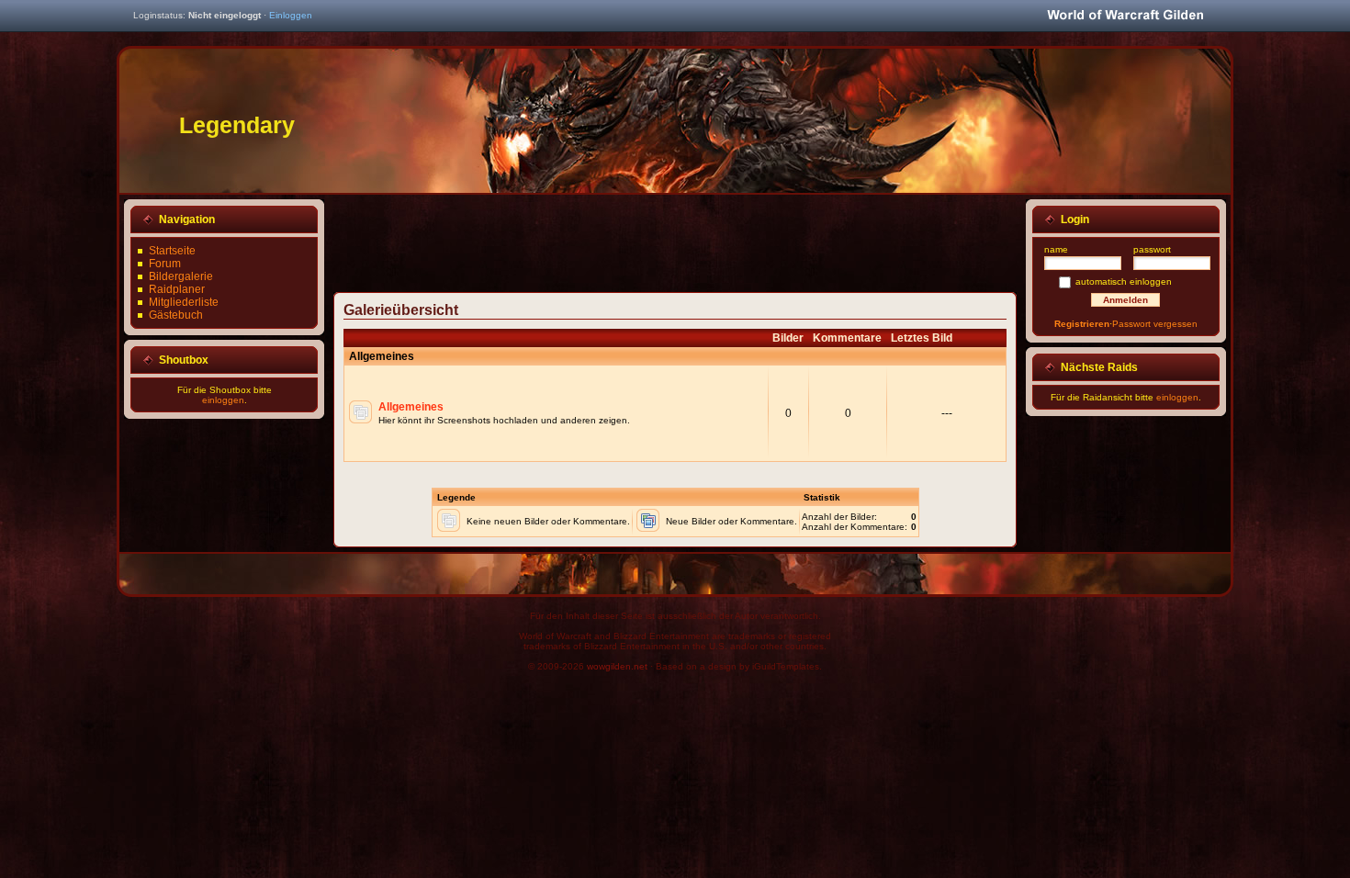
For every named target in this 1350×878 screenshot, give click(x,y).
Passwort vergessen (1155, 324)
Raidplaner (177, 289)
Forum (165, 263)
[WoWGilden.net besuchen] (1125, 16)
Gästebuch (176, 315)
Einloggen (290, 15)
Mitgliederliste (184, 302)
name (1056, 249)
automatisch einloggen (1123, 281)
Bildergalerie (181, 276)
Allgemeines (411, 406)
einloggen (223, 400)
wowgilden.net (617, 666)
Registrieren (1081, 324)
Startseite (172, 250)
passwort (1152, 249)
